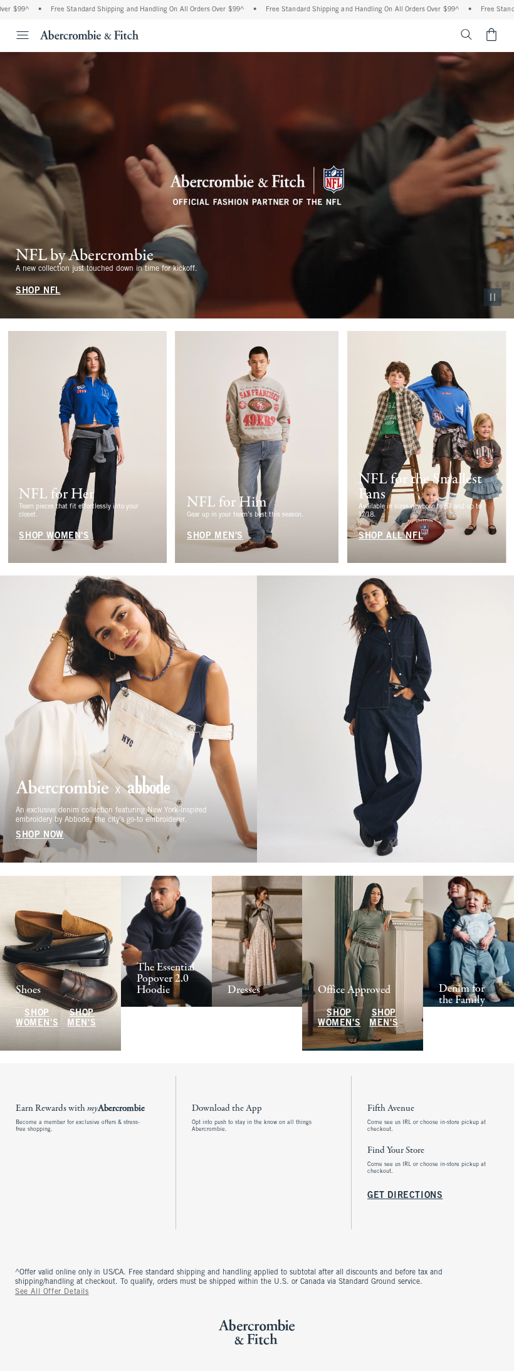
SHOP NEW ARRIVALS (162, 1018)
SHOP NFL (38, 291)
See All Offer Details (52, 1292)
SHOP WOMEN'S (54, 536)
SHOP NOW (40, 836)
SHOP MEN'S (215, 536)
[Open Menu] (16, 35)
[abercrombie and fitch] (89, 34)
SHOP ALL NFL (391, 536)
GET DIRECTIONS (405, 1196)
